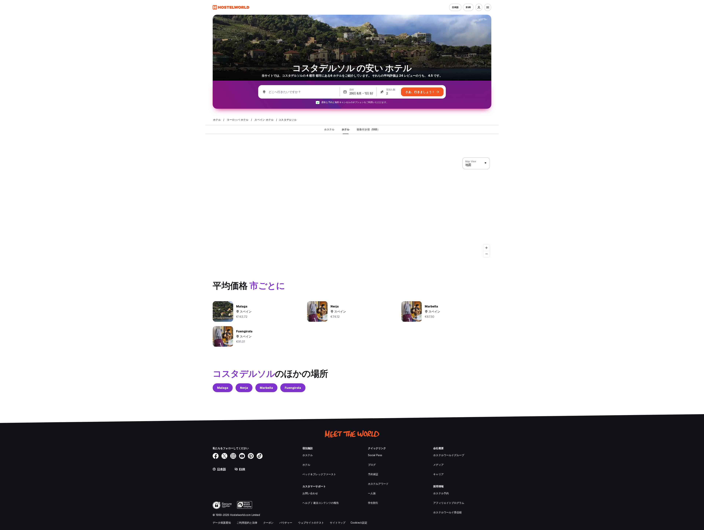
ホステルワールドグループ (448, 455)
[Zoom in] (486, 248)
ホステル (307, 455)
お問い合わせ (310, 493)
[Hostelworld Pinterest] (251, 456)
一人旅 (372, 493)
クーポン (268, 522)
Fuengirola (293, 388)
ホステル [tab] (329, 129)
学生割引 (373, 502)
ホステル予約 (441, 493)
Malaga (222, 388)
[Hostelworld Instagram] (233, 456)
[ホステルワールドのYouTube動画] (242, 456)
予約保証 (373, 474)
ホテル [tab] (345, 129)
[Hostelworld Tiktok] (260, 456)
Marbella (266, 388)
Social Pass (375, 455)
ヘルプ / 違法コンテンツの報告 (320, 502)
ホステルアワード (378, 483)
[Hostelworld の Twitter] (224, 456)
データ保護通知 (222, 522)
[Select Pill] (479, 7)
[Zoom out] (486, 254)
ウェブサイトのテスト (311, 522)
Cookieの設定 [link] (359, 522)
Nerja (244, 388)
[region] (352, 207)
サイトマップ (337, 522)
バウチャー (285, 522)
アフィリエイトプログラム (448, 502)
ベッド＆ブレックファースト (319, 474)
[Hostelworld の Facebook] (216, 456)
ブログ (372, 464)
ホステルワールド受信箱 (447, 512)
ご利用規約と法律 (247, 522)
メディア (438, 464)
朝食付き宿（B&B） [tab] (368, 129)
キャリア (438, 474)
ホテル (306, 464)
